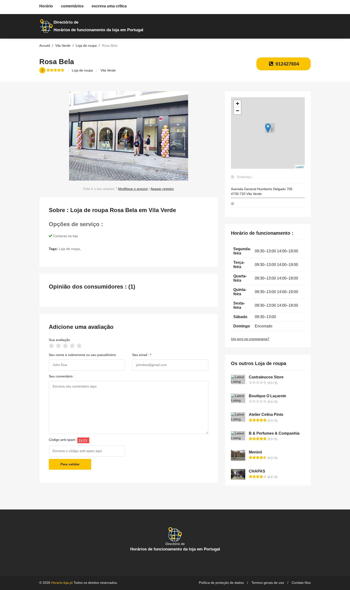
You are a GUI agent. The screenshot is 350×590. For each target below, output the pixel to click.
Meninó (255, 452)
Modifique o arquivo (133, 189)
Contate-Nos (301, 583)
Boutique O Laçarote (267, 396)
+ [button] (237, 104)
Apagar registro (162, 189)
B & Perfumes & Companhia (274, 433)
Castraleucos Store (266, 377)
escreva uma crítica (109, 6)
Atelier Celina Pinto (266, 414)
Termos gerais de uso (267, 583)
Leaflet (300, 167)
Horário (46, 6)
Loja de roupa (82, 70)
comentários (72, 6)
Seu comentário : (62, 376)
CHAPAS (257, 471)
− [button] (237, 111)
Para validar (70, 464)
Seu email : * (141, 355)
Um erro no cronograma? (250, 339)
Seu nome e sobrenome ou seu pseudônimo (82, 355)
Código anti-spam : (63, 440)
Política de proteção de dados (221, 583)
